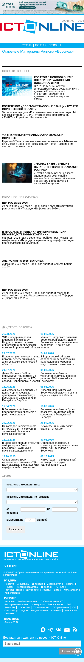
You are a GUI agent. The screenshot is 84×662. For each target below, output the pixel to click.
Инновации (71, 610)
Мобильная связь (27, 601)
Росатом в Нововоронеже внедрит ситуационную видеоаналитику (53, 80)
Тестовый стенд (13, 590)
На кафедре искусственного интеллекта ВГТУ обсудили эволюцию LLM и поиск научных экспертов (19, 430)
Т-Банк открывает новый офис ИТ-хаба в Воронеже (32, 137)
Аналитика (23, 584)
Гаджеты (9, 613)
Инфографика (12, 593)
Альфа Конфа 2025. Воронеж (23, 260)
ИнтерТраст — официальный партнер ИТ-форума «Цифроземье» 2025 (58, 462)
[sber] (42, 7)
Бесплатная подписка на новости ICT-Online (34, 637)
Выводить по (14, 519)
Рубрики (27, 45)
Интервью (37, 584)
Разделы (40, 45)
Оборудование (61, 607)
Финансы (56, 610)
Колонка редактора (27, 587)
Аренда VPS (11, 622)
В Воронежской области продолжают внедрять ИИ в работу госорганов (19, 412)
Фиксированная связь (16, 604)
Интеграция (38, 604)
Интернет (10, 601)
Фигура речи (32, 590)
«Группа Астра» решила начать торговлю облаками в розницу (56, 167)
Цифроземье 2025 (15, 289)
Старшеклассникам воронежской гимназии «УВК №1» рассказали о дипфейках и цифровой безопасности (20, 463)
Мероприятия (54, 584)
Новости (9, 584)
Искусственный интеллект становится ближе (56, 427)
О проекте (11, 566)
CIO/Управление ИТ (52, 601)
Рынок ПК (10, 607)
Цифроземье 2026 (15, 202)
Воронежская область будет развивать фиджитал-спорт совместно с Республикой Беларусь (57, 413)
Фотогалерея (71, 590)
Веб (69, 604)
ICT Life (60, 587)
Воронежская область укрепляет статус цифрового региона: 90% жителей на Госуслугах (58, 377)
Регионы (55, 45)
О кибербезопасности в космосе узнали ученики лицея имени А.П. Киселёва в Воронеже (59, 446)
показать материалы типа (23, 484)
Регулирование (39, 610)
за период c (12, 511)
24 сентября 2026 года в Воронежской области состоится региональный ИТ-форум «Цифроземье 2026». (37, 207)
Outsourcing (11, 610)
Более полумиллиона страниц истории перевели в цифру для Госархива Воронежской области (20, 360)
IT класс (9, 587)
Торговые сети (41, 607)
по (48, 509)
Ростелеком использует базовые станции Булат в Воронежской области (40, 108)
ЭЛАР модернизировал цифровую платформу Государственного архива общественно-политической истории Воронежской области (21, 342)
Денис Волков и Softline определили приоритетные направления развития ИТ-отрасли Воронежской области (21, 377)
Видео (57, 590)
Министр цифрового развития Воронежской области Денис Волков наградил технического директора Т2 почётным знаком (59, 342)
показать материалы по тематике (27, 496)
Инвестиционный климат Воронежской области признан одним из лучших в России (59, 393)
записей (41, 519)
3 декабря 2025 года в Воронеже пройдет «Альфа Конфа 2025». (37, 265)
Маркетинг (24, 607)
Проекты (69, 584)
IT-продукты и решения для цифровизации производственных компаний (34, 233)
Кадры (24, 610)
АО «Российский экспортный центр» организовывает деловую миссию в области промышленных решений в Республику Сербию (19, 395)
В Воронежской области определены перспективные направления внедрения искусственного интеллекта (58, 360)
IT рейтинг (46, 587)
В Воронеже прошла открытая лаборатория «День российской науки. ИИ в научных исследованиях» (21, 446)
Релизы (46, 590)
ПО (74, 607)
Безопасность (55, 604)
